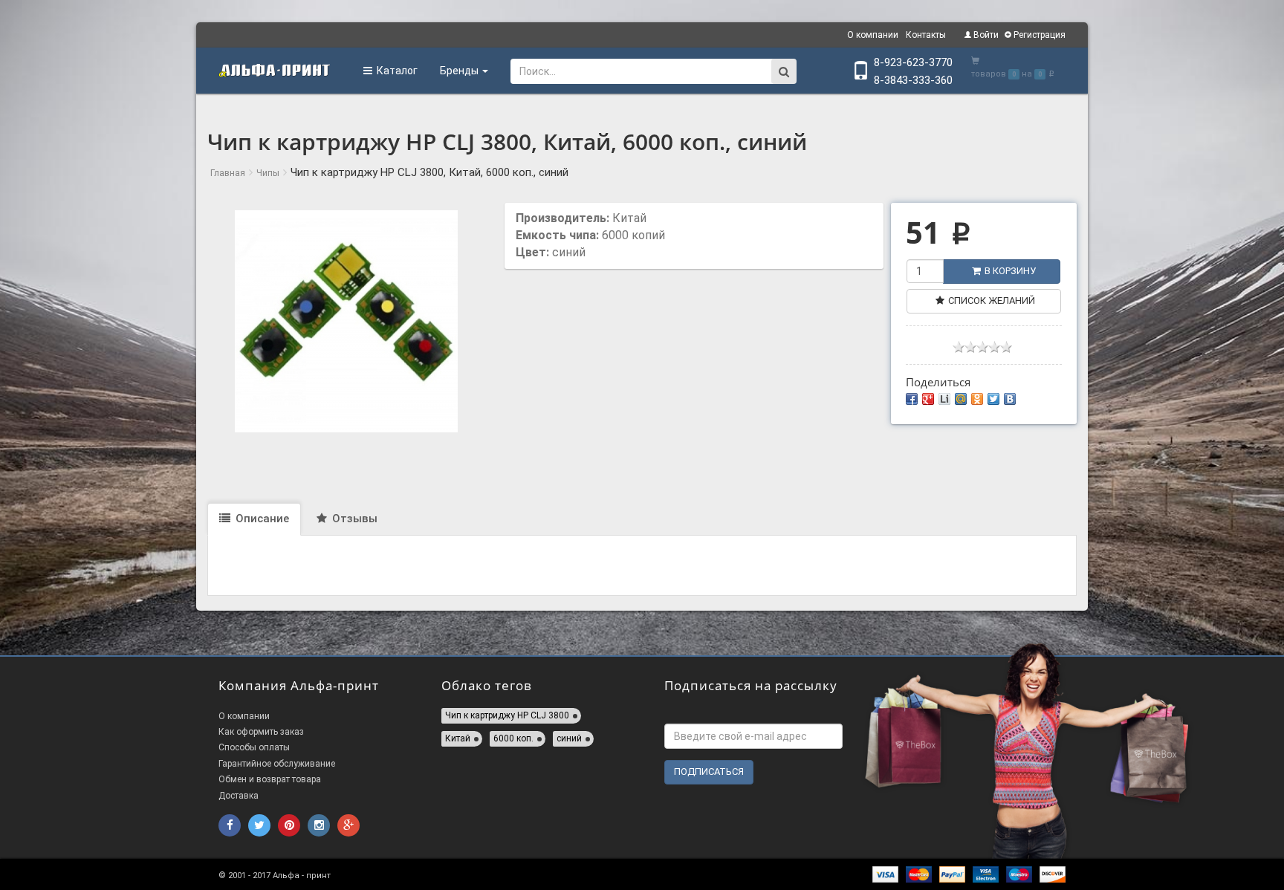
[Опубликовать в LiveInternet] (944, 399)
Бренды (460, 71)
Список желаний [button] (991, 300)
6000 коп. (513, 738)
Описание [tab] (261, 518)
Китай (457, 738)
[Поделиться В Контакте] (1010, 399)
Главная (227, 173)
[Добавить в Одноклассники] (977, 399)
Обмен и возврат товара (269, 779)
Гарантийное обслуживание (276, 764)
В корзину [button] (1010, 270)
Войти (985, 35)
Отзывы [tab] (353, 518)
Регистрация (1038, 35)
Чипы (267, 173)
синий (569, 738)
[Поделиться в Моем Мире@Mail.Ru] (961, 399)
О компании (872, 35)
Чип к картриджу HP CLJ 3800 (507, 715)
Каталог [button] (395, 71)
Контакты (926, 35)
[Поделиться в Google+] (928, 399)
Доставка (238, 795)
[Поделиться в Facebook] (912, 399)
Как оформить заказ (261, 732)
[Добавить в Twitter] (993, 399)
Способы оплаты (254, 747)
